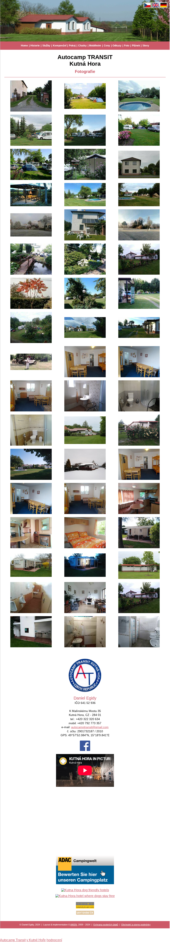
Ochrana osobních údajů (105, 924)
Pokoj (72, 45)
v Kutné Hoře (36, 940)
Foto (126, 45)
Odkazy (117, 45)
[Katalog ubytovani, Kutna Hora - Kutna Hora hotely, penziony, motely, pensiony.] (85, 907)
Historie (35, 45)
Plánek (136, 45)
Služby (46, 45)
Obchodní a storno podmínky (136, 924)
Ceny (107, 45)
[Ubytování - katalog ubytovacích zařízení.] (85, 913)
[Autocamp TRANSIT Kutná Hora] (31, 110)
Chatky (82, 45)
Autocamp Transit (13, 940)
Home (24, 45)
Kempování (59, 45)
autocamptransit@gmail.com (90, 727)
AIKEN (73, 924)
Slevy (145, 45)
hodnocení (54, 940)
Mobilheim (95, 45)
